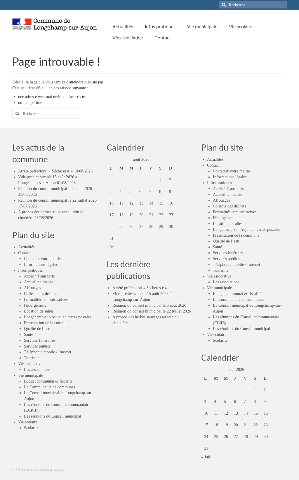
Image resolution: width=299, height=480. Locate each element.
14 (151, 203)
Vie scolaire (27, 422)
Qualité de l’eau (37, 329)
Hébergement (35, 305)
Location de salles (38, 311)
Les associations (37, 369)
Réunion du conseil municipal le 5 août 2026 (55, 188)
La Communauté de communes (49, 387)
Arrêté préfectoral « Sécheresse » (45, 171)
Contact (24, 253)
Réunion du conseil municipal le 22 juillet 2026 (57, 200)
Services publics (37, 346)
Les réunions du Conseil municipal (52, 416)
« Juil (111, 247)
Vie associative (30, 364)
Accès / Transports (39, 276)
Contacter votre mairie (42, 258)
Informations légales (41, 264)
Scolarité (31, 428)
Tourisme (31, 358)
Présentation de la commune (47, 323)
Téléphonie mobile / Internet (47, 352)
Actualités (26, 247)
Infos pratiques (30, 270)
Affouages (32, 288)
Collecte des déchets (40, 294)
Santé (28, 334)
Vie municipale (30, 375)
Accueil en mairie (38, 282)
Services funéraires (39, 340)
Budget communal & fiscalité (48, 381)
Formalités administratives (45, 299)
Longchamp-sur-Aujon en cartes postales (57, 317)
